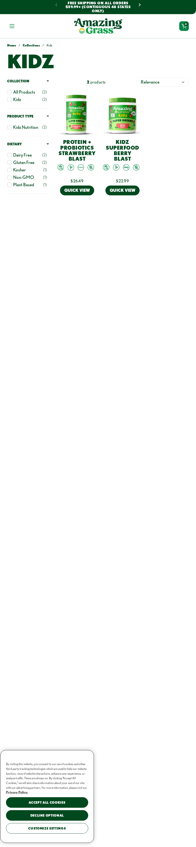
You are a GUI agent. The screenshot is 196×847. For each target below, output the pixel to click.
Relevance (150, 82)
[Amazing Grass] (98, 26)
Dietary (14, 144)
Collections (31, 45)
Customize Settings (47, 828)
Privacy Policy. (17, 792)
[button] (184, 26)
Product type (20, 116)
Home (11, 45)
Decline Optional (47, 815)
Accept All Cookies (47, 802)
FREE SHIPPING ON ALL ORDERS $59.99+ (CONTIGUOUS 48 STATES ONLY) (98, 7)
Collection (18, 81)
